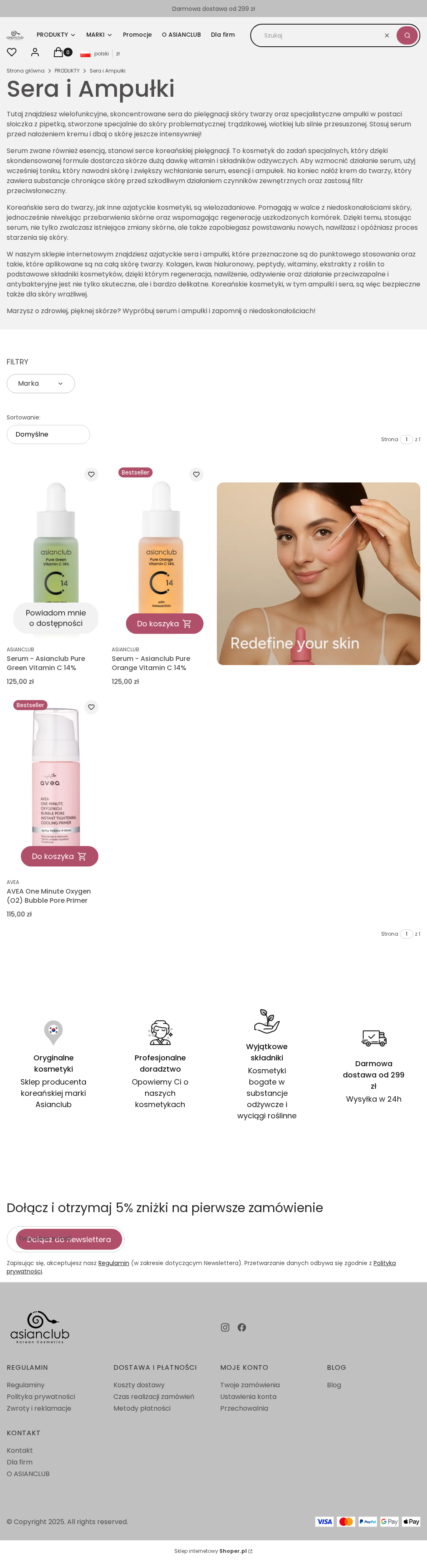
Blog (334, 1385)
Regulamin (113, 1263)
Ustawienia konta (248, 1396)
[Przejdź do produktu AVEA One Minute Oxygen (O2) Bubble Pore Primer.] (56, 783)
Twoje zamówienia (250, 1385)
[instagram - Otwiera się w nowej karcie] (225, 1327)
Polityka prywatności (41, 1396)
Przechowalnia (244, 1408)
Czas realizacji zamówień (153, 1396)
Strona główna (26, 70)
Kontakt (20, 1450)
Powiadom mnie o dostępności (56, 618)
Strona (389, 439)
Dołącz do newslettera (69, 1239)
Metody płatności (142, 1408)
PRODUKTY (67, 70)
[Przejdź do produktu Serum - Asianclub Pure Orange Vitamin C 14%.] (161, 550)
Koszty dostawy (139, 1385)
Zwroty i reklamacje (39, 1408)
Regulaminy (26, 1385)
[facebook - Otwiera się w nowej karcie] (242, 1327)
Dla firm (20, 1462)
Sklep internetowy (210, 1550)
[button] (407, 35)
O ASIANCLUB (28, 1474)
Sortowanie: (23, 417)
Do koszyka (158, 623)
